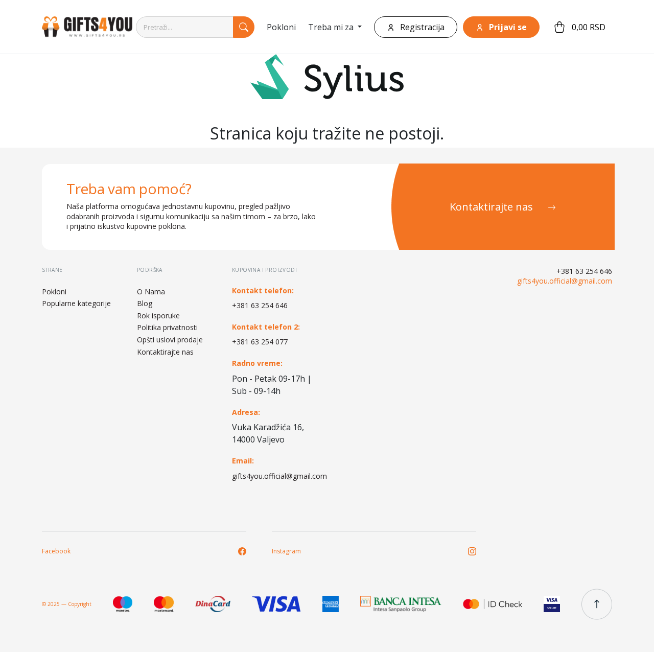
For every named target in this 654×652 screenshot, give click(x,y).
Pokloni (281, 27)
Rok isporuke (158, 315)
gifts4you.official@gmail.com (275, 476)
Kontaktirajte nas (492, 207)
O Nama (151, 291)
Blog (144, 303)
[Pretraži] (243, 27)
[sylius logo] (83, 26)
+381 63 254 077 (260, 341)
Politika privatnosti (167, 327)
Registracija (421, 27)
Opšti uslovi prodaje (170, 339)
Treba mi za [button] (332, 27)
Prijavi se (507, 27)
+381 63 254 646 (260, 305)
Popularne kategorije (76, 303)
